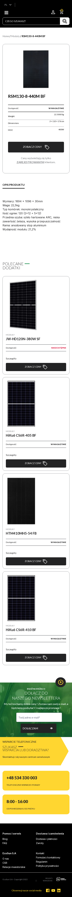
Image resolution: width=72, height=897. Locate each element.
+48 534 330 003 (22, 777)
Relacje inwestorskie (14, 867)
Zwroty (40, 843)
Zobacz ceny (32, 146)
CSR (5, 862)
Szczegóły (11, 358)
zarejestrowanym (30, 162)
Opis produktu (14, 184)
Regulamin (41, 861)
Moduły (15, 36)
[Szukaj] (64, 21)
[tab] (14, 185)
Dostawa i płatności (46, 838)
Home (6, 36)
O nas (6, 858)
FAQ (5, 843)
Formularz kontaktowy (48, 857)
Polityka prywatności (47, 865)
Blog (5, 838)
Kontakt (40, 853)
